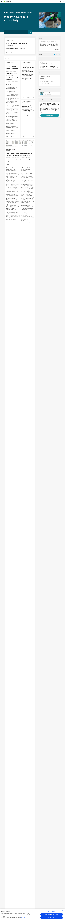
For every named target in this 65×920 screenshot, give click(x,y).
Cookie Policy (23, 917)
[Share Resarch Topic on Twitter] (54, 54)
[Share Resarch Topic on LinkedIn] (58, 54)
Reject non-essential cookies (51, 914)
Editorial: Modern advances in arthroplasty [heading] (16, 44)
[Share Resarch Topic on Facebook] (56, 54)
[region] (32, 914)
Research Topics (28, 12)
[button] (16, 32)
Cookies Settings (52, 911)
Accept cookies (51, 917)
